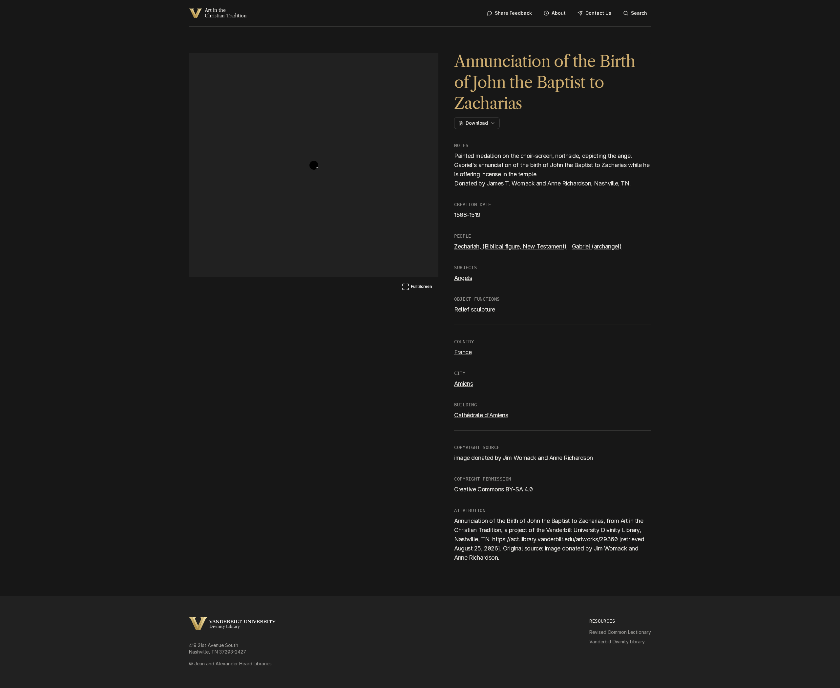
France (463, 352)
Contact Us (598, 13)
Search (639, 13)
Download (477, 123)
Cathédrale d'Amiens (481, 415)
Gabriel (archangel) (596, 246)
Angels (463, 277)
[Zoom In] (408, 64)
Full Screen (417, 287)
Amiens (463, 383)
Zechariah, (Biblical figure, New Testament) (510, 246)
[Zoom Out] (424, 64)
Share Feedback (513, 13)
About (559, 13)
